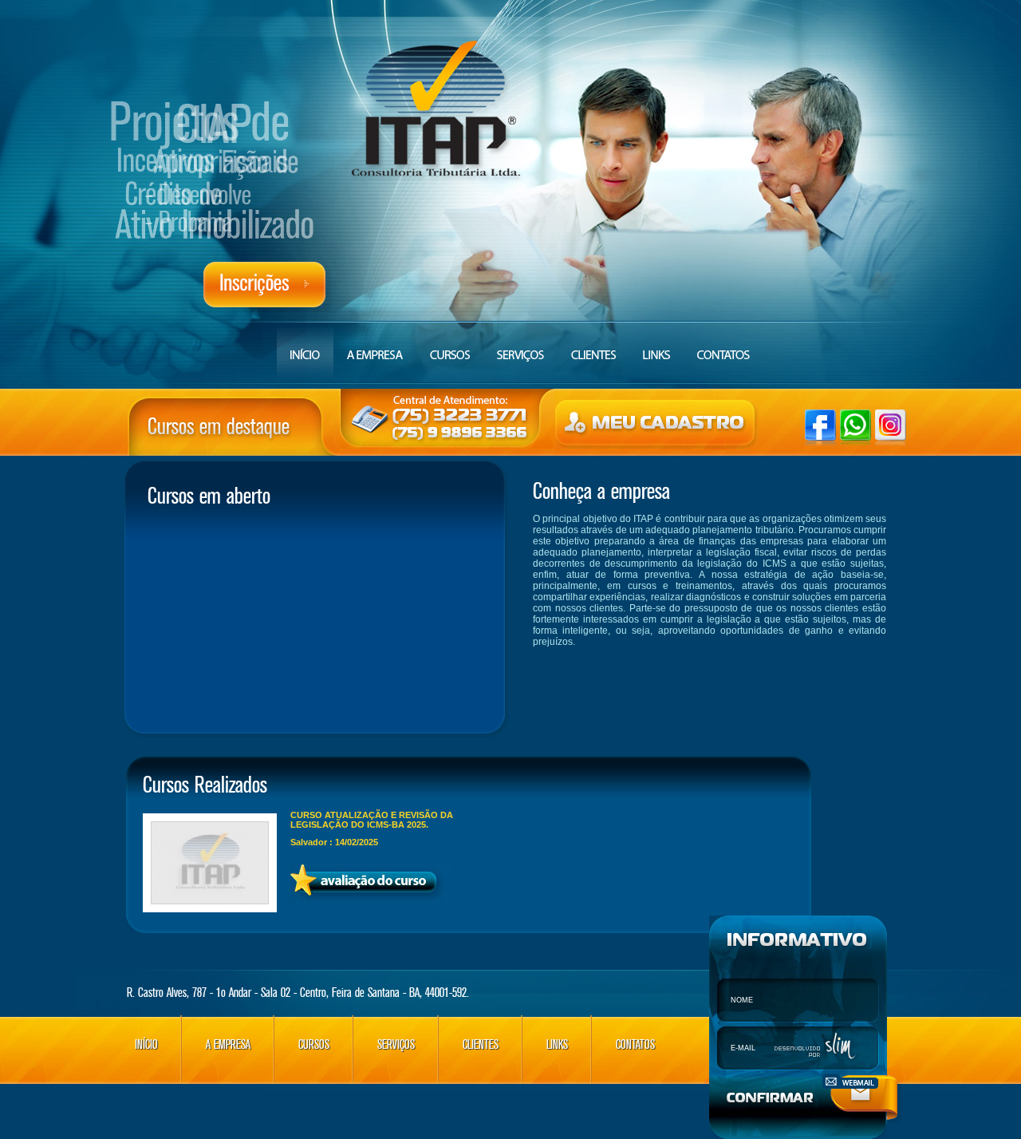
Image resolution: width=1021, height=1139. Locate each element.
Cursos (450, 346)
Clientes (593, 346)
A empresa (375, 346)
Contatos (723, 346)
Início (305, 346)
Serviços (396, 1044)
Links (656, 346)
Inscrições (265, 284)
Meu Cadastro (657, 425)
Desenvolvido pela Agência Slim (817, 1047)
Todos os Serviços (520, 346)
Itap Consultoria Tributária (438, 111)
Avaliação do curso (370, 883)
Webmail (850, 1081)
